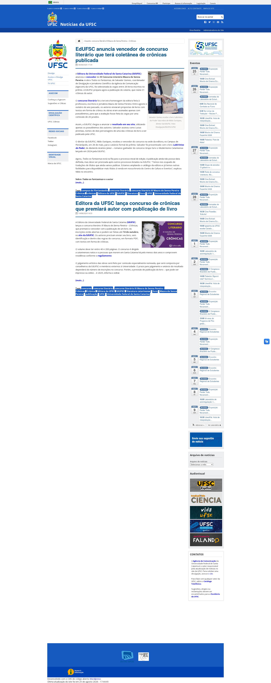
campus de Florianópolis (95, 190)
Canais (213, 3)
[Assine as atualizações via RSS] (222, 22)
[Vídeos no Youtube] (214, 22)
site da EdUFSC (86, 235)
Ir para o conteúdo (54, 8)
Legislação (201, 3)
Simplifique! (137, 3)
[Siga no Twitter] (209, 22)
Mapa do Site (208, 8)
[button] (198, 425)
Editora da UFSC (106, 193)
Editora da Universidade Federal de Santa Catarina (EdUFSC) (109, 73)
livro (142, 193)
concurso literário (87, 100)
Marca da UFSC (54, 163)
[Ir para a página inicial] (78, 41)
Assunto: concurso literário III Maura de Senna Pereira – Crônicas (110, 41)
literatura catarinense (138, 291)
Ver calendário (213, 425)
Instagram (52, 145)
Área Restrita (195, 30)
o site (210, 573)
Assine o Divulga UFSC (55, 78)
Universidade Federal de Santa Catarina (128, 294)
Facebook (52, 137)
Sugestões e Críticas (57, 103)
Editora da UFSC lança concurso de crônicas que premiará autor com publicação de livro (128, 205)
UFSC (149, 193)
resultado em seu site (123, 124)
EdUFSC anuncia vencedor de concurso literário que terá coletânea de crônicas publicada (122, 54)
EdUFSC (121, 193)
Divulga (51, 73)
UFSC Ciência (53, 121)
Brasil (56, 2)
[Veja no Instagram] (218, 22)
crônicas (91, 193)
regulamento (105, 255)
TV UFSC (51, 83)
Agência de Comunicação (204, 561)
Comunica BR (152, 3)
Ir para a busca (83, 8)
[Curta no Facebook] (205, 22)
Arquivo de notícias (198, 461)
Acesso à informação (183, 3)
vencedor (91, 76)
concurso (86, 288)
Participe (166, 3)
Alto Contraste (194, 8)
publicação (91, 294)
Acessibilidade (180, 8)
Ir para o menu (69, 8)
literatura (132, 193)
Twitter (51, 141)
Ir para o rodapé (97, 8)
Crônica (91, 291)
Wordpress (95, 678)
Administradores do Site (214, 30)
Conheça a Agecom (56, 99)
